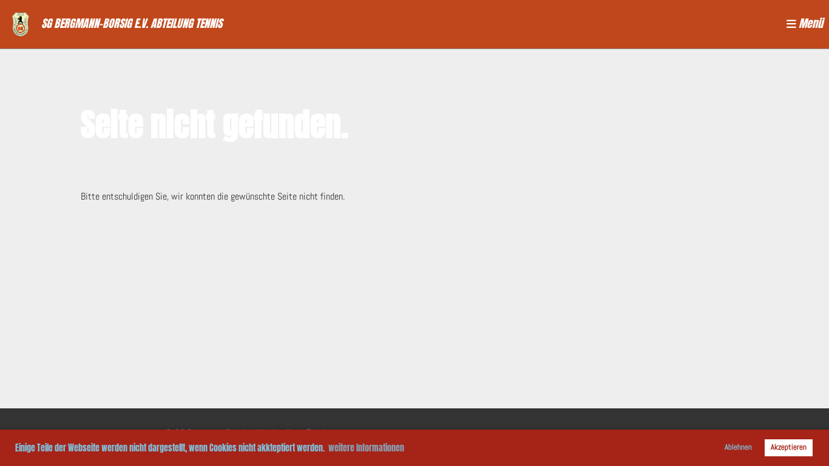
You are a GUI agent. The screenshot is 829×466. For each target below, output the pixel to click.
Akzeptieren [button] (789, 447)
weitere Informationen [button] (366, 448)
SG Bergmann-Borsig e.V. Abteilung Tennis (131, 24)
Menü (809, 24)
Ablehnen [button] (738, 447)
